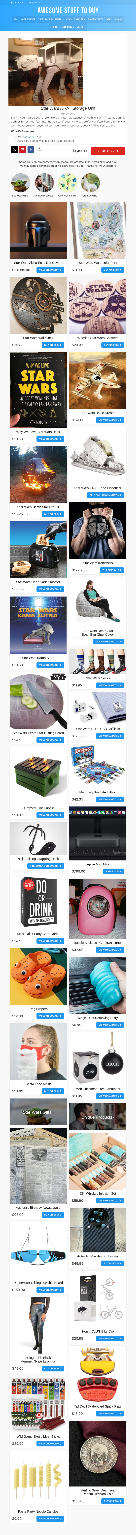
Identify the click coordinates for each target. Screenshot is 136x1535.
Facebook (18, 2)
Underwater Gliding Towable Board (38, 1283)
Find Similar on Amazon (105, 495)
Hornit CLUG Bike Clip (98, 1331)
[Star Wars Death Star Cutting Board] (38, 700)
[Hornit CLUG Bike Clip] (97, 1299)
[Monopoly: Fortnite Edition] (97, 765)
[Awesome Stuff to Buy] (68, 9)
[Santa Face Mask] (38, 1051)
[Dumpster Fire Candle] (38, 775)
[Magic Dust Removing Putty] (97, 985)
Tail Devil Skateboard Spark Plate (97, 1406)
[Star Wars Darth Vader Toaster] (38, 549)
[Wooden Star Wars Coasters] (97, 305)
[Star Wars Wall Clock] (38, 305)
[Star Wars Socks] (97, 661)
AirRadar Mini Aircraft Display (98, 1256)
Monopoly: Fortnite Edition (97, 792)
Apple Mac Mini (98, 864)
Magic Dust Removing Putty (98, 1018)
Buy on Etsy (112, 269)
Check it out (107, 150)
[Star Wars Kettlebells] (97, 530)
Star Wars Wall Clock (38, 338)
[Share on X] (14, 149)
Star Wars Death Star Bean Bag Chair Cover (98, 632)
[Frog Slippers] (38, 976)
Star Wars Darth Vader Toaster (38, 582)
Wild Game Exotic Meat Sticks (38, 1436)
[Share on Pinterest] (22, 149)
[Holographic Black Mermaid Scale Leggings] (38, 1325)
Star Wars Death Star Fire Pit (38, 507)
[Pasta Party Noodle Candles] (38, 1479)
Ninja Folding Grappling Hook (38, 859)
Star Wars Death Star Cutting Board (38, 733)
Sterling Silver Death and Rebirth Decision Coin (98, 1492)
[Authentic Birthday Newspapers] (38, 1166)
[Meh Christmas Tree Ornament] (97, 1058)
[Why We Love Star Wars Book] (38, 390)
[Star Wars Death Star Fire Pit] (38, 474)
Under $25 (67, 26)
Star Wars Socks (98, 678)
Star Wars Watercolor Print (98, 263)
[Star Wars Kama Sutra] (38, 625)
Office (54, 26)
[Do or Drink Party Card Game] (38, 901)
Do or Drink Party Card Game (38, 934)
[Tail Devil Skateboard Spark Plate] (97, 1374)
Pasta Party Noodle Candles (38, 1511)
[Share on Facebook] (31, 149)
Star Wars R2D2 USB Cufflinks (98, 729)
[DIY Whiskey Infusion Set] (97, 1161)
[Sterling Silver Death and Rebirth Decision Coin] (97, 1454)
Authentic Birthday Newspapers (38, 1207)
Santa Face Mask (38, 1084)
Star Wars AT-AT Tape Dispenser (97, 488)
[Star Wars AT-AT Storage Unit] (45, 72)
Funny (119, 19)
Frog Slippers (38, 1009)
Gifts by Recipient (50, 19)
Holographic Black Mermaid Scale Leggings (38, 1359)
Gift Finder (28, 19)
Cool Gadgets (75, 19)
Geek (109, 19)
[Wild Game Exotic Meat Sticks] (38, 1404)
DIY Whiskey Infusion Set (98, 1193)
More (80, 26)
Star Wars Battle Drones (97, 413)
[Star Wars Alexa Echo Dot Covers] (38, 230)
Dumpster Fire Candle (38, 808)
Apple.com (113, 871)
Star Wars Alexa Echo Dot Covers (38, 263)
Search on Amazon (108, 641)
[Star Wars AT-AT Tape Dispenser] (97, 455)
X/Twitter (36, 2)
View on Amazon (49, 269)
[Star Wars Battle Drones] (97, 380)
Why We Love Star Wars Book (38, 432)
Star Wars (28, 137)
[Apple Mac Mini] (97, 833)
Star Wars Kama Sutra (38, 658)
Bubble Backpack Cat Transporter (98, 943)
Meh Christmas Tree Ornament (98, 1089)
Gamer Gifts (95, 19)
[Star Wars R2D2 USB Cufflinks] (97, 708)
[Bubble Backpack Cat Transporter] (97, 909)
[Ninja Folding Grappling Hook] (38, 838)
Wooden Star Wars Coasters (97, 338)
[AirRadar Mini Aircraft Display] (97, 1230)
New (15, 19)
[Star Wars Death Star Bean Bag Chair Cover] (97, 602)
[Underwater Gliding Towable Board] (38, 1250)
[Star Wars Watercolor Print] (97, 230)
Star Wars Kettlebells (98, 563)
